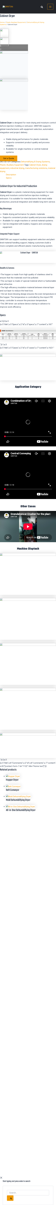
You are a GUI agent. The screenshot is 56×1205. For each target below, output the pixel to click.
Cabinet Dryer (35, 165)
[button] (42, 7)
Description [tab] (11, 174)
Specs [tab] (9, 178)
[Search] (10, 1198)
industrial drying (17, 168)
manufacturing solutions (36, 168)
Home (2, 22)
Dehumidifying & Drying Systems (35, 161)
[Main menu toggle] (50, 7)
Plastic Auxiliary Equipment (15, 22)
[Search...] (28, 1193)
